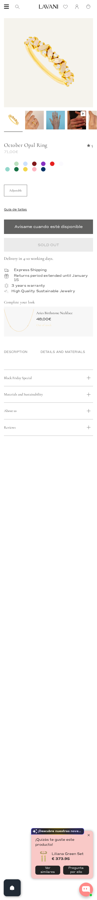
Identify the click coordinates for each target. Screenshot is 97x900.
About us (10, 411)
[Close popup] (89, 835)
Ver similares (48, 870)
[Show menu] (6, 7)
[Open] (12, 887)
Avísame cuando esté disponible (48, 226)
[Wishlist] (66, 6)
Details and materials (63, 352)
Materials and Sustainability (23, 394)
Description (15, 352)
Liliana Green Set (68, 854)
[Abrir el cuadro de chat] (86, 890)
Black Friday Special (18, 378)
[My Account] (78, 6)
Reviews (10, 427)
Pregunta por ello (76, 870)
